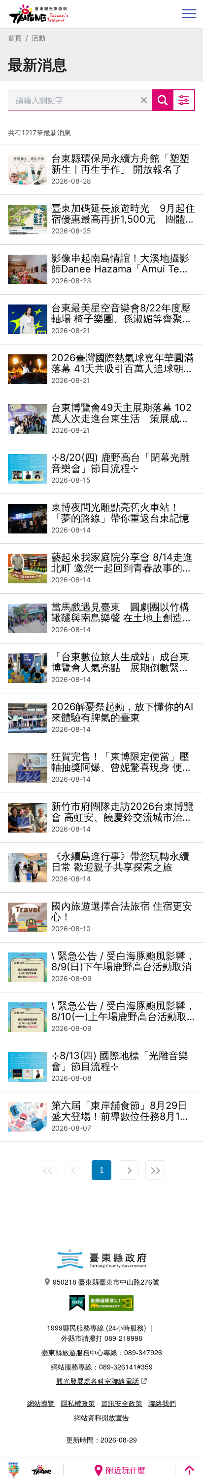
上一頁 (74, 1170)
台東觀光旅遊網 (38, 14)
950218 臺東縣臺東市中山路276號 (106, 1282)
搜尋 (162, 100)
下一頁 (128, 1170)
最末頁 (155, 1170)
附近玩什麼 (125, 1470)
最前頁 (48, 1170)
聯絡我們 (162, 1403)
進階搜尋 (184, 100)
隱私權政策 (78, 1403)
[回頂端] (189, 1470)
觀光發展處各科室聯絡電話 (97, 1381)
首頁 (15, 38)
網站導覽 (41, 1403)
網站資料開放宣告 (101, 1417)
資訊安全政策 (121, 1403)
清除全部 (144, 100)
